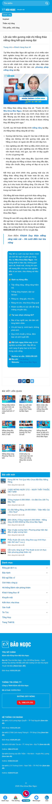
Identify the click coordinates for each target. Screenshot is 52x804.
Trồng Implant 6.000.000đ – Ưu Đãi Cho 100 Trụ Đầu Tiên (28, 501)
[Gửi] (46, 3)
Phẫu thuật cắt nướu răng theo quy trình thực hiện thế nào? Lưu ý (27, 541)
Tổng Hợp (6, 617)
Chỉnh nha (7, 15)
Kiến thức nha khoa (10, 602)
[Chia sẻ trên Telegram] (32, 381)
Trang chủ (7, 47)
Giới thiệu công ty (9, 582)
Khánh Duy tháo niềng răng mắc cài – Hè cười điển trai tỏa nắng (27, 239)
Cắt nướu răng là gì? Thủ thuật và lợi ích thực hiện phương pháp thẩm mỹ (27, 551)
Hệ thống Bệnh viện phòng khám (16, 587)
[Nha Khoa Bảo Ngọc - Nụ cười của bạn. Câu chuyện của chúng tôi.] (8, 9)
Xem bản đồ (19, 666)
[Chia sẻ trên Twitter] (24, 381)
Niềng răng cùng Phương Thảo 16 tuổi (8, 456)
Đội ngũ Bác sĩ (8, 577)
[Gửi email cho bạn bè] (28, 381)
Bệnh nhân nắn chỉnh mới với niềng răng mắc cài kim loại (42, 408)
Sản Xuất (6, 607)
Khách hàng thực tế (22, 47)
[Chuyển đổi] (47, 567)
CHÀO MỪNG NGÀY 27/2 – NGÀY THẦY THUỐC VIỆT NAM (29, 491)
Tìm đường (23, 359)
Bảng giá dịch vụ (9, 568)
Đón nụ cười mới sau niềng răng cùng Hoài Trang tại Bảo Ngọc (25, 408)
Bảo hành (6, 573)
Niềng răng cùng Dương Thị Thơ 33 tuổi (25, 432)
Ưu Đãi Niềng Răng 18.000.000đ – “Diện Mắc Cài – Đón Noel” (29, 511)
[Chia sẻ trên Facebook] (20, 381)
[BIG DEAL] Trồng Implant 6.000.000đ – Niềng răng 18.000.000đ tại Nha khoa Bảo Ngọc (27, 521)
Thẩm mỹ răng (9, 23)
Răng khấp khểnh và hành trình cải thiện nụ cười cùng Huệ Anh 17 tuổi (8, 409)
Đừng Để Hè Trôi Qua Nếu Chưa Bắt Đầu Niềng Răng (28, 481)
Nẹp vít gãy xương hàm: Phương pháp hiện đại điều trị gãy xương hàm (27, 531)
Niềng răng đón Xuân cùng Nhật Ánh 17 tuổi (8, 432)
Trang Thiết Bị (8, 622)
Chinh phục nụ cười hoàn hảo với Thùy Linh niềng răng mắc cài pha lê (26, 458)
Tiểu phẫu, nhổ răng (11, 28)
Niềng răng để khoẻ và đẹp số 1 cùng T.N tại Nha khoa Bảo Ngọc (43, 433)
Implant (6, 19)
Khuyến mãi (21, 9)
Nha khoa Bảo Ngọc (12, 111)
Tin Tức (5, 612)
